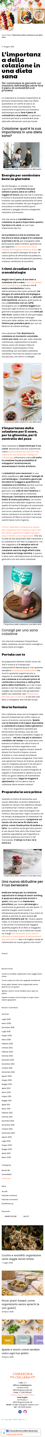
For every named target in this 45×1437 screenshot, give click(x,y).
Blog (8, 35)
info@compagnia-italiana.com (25, 1405)
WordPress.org (7, 1203)
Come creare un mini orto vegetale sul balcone (21, 980)
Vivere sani (6, 1178)
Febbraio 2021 (7, 1113)
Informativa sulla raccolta (13, 1434)
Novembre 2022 (8, 1064)
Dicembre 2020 (8, 1121)
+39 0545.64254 (24, 1407)
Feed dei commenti (10, 1199)
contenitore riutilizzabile (24, 670)
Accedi (4, 1191)
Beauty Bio (6, 1170)
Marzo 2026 (6, 1023)
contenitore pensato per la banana (20, 695)
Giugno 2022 (7, 1080)
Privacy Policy (16, 1395)
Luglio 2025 (6, 1031)
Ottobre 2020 (7, 1129)
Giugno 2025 (7, 1035)
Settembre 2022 (8, 1072)
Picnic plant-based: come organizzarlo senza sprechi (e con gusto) (20, 1304)
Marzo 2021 (6, 1109)
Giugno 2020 (7, 1145)
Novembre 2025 (8, 1027)
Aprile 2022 (6, 1088)
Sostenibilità (6, 1174)
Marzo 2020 (6, 1157)
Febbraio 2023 (7, 1052)
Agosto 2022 (7, 1076)
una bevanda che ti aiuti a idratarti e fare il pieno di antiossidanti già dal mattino (21, 936)
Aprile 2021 (6, 1104)
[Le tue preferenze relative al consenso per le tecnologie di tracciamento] (4, 1433)
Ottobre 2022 (7, 1068)
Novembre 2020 (8, 1125)
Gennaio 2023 (7, 1056)
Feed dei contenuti (9, 1195)
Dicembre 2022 (8, 1060)
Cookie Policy (28, 1395)
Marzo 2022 (6, 1092)
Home (4, 35)
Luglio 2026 (6, 1019)
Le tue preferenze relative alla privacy (23, 1431)
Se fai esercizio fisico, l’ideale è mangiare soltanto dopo (19, 248)
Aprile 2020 (6, 1153)
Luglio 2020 (6, 1141)
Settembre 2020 (8, 1133)
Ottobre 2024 (7, 1048)
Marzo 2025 (6, 1039)
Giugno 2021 (6, 1096)
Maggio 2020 (7, 1149)
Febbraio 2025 (7, 1044)
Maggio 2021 (6, 1100)
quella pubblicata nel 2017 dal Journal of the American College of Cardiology (20, 454)
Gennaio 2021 (7, 1117)
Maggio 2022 (7, 1084)
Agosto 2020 (7, 1137)
